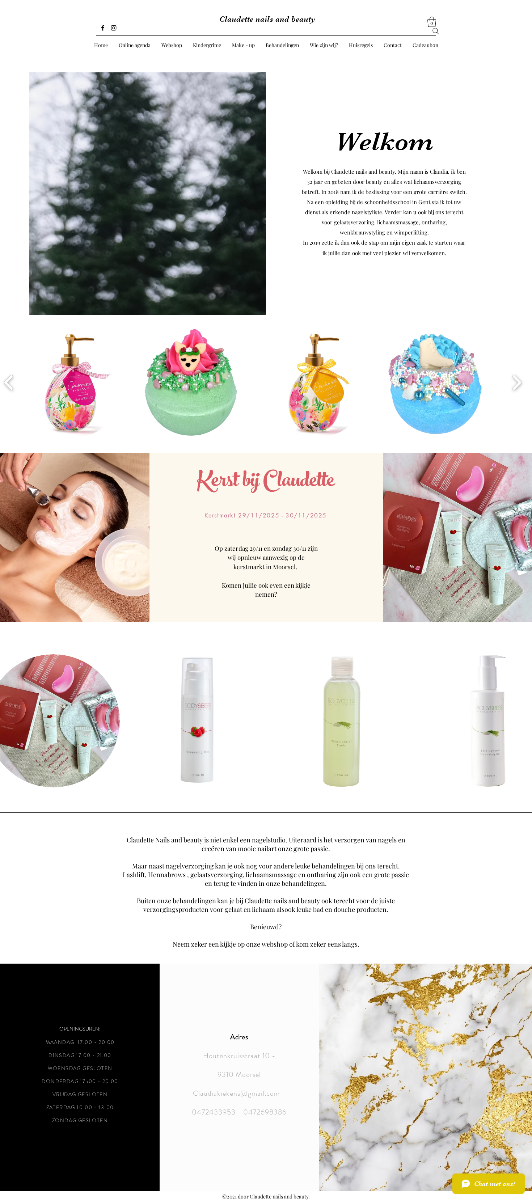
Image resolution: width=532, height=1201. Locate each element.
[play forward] (516, 382)
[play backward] (9, 382)
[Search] (435, 31)
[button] (431, 22)
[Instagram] (113, 27)
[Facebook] (102, 27)
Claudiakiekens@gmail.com (236, 1093)
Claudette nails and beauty (267, 19)
